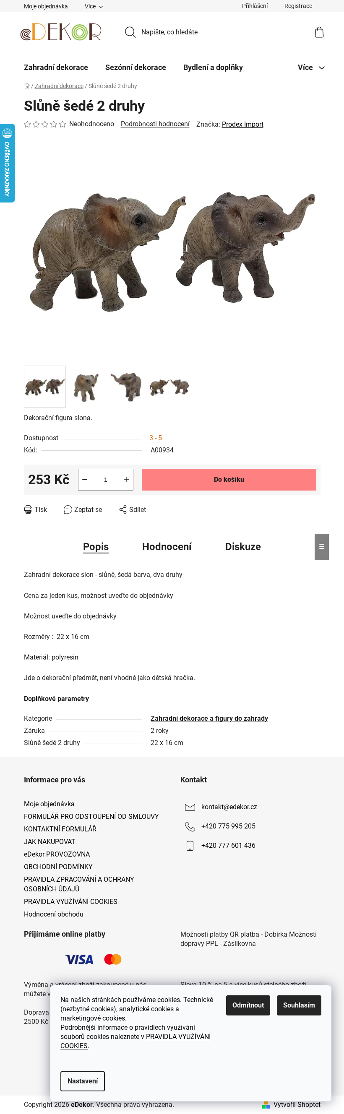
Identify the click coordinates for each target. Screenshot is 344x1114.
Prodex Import (242, 124)
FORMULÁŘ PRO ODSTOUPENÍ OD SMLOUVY (91, 817)
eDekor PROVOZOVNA (57, 854)
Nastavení (83, 1081)
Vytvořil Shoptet (297, 1105)
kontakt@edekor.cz (229, 807)
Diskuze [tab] (243, 547)
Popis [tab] (96, 547)
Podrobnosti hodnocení (155, 124)
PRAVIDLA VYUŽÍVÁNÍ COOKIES (70, 902)
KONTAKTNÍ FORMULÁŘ (60, 829)
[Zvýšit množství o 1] (126, 479)
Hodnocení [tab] (167, 547)
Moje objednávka (46, 6)
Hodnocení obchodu (53, 914)
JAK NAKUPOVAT (50, 842)
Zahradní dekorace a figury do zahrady (209, 718)
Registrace (298, 6)
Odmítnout (248, 1005)
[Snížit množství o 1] (84, 479)
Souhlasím (299, 1005)
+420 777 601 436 (228, 845)
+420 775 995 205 (228, 826)
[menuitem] (56, 67)
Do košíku (229, 479)
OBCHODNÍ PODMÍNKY (58, 867)
